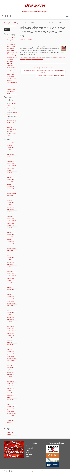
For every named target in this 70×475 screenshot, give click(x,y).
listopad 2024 (10, 191)
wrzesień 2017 (10, 388)
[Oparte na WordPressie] (42, 470)
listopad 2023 (10, 218)
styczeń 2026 (10, 159)
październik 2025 (11, 166)
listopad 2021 (10, 273)
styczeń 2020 (10, 324)
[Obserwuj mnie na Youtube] (11, 16)
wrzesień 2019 (10, 333)
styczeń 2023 (10, 241)
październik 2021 (11, 276)
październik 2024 (11, 193)
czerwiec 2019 (10, 340)
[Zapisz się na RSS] (3, 16)
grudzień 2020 (10, 299)
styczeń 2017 (10, 406)
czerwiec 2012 (10, 425)
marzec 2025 (10, 182)
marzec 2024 (10, 209)
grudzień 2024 (10, 188)
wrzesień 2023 (10, 223)
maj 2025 (9, 177)
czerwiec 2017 (10, 395)
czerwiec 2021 (10, 285)
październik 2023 (11, 221)
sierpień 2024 (10, 198)
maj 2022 (9, 260)
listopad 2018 (10, 356)
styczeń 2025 (10, 186)
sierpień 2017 (10, 390)
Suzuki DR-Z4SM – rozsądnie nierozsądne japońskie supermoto (12, 61)
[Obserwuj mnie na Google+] (8, 16)
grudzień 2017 (10, 381)
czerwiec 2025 (10, 175)
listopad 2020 (10, 301)
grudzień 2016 (10, 409)
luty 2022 (9, 266)
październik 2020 (11, 303)
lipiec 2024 (9, 200)
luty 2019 (9, 349)
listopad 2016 (10, 411)
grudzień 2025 (10, 161)
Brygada (28, 446)
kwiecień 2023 (10, 234)
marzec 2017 (10, 402)
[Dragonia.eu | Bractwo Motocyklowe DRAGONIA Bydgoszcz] (35, 5)
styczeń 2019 (10, 351)
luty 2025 (9, 184)
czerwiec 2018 (10, 367)
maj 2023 (9, 232)
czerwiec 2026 (10, 147)
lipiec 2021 (9, 282)
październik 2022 (11, 248)
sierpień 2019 (10, 335)
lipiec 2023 (9, 227)
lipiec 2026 (9, 145)
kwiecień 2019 (10, 344)
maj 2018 (9, 370)
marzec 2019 (10, 347)
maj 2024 (9, 205)
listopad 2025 (10, 163)
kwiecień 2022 (10, 262)
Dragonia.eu (33, 471)
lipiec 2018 (9, 365)
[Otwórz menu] (67, 16)
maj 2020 (9, 315)
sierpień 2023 (10, 225)
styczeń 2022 (10, 269)
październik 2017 (11, 386)
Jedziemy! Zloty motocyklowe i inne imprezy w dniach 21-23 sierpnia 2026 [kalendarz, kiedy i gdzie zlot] (11, 74)
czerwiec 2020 (10, 312)
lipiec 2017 (9, 393)
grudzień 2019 (10, 326)
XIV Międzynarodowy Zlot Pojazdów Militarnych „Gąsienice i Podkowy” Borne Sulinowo (11, 125)
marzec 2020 (10, 319)
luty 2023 (9, 239)
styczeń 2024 (10, 214)
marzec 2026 (10, 154)
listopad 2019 (10, 328)
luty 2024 (9, 211)
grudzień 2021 (10, 271)
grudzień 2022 (10, 244)
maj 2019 (9, 342)
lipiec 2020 (9, 310)
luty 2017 (9, 404)
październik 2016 (11, 413)
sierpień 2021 (10, 280)
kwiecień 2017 (10, 399)
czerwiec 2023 (10, 230)
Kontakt (28, 456)
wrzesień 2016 (10, 415)
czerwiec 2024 (10, 202)
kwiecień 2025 (10, 179)
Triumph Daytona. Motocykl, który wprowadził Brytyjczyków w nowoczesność (12, 42)
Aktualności (10, 432)
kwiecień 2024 (10, 207)
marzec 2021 (10, 292)
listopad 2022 (10, 246)
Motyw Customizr (39, 473)
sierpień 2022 (10, 253)
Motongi (15, 23)
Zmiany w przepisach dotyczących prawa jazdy (50, 75)
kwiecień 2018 (10, 372)
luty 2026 (9, 156)
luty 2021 (9, 294)
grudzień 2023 (10, 216)
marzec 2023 (10, 237)
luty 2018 (9, 377)
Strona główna (8, 23)
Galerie (28, 450)
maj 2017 (9, 397)
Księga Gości (10, 110)
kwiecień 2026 (10, 152)
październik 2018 (11, 358)
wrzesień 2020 (10, 305)
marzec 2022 (10, 264)
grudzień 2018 (10, 354)
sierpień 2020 (10, 308)
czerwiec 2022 (10, 257)
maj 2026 (9, 149)
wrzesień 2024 (10, 195)
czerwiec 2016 (10, 420)
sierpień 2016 (10, 418)
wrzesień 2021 (10, 278)
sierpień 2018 (10, 363)
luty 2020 (9, 321)
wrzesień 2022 (10, 250)
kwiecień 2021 (10, 289)
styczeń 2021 (10, 296)
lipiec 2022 (9, 255)
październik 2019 (11, 331)
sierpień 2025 (10, 170)
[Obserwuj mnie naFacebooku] (5, 16)
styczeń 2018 (10, 379)
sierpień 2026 (10, 143)
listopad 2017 (10, 383)
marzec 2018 (10, 374)
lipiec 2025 (9, 172)
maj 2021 (9, 287)
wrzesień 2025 (10, 168)
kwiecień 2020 (10, 317)
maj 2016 (9, 422)
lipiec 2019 (9, 338)
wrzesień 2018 (10, 360)
